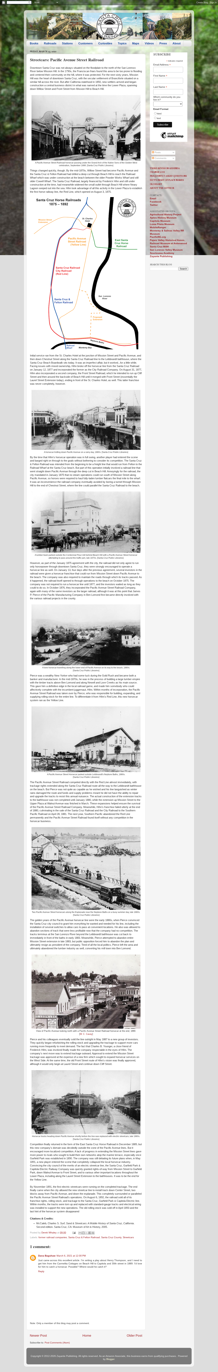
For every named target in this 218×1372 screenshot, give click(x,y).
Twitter (154, 205)
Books (34, 43)
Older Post (134, 1335)
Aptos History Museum (163, 217)
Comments (160, 158)
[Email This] (80, 1233)
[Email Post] (73, 1232)
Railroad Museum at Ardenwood (168, 243)
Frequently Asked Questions (168, 176)
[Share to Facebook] (89, 1233)
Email (153, 198)
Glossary (156, 184)
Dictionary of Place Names (167, 180)
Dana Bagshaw (47, 1255)
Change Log (157, 172)
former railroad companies (52, 1237)
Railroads (50, 43)
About (177, 43)
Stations (67, 43)
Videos (149, 43)
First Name (160, 75)
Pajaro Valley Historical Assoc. (167, 240)
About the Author (162, 188)
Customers (85, 43)
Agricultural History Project (165, 214)
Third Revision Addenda (165, 168)
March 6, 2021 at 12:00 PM (71, 1255)
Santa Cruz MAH (159, 246)
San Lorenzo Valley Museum (166, 250)
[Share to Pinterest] (93, 1233)
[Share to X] (86, 1233)
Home (86, 1335)
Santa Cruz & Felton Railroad (84, 1237)
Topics (122, 43)
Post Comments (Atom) (57, 1342)
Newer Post (38, 1335)
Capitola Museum (160, 221)
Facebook (155, 201)
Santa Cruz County (111, 1237)
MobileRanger (158, 227)
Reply (41, 1271)
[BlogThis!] (83, 1233)
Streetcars (128, 1237)
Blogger (110, 1359)
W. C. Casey (86, 1034)
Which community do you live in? (166, 98)
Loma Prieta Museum (162, 224)
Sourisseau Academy (162, 253)
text (159, 118)
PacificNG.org (158, 237)
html (159, 113)
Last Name (160, 87)
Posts (157, 152)
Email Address (162, 64)
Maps (135, 43)
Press (163, 43)
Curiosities (105, 43)
